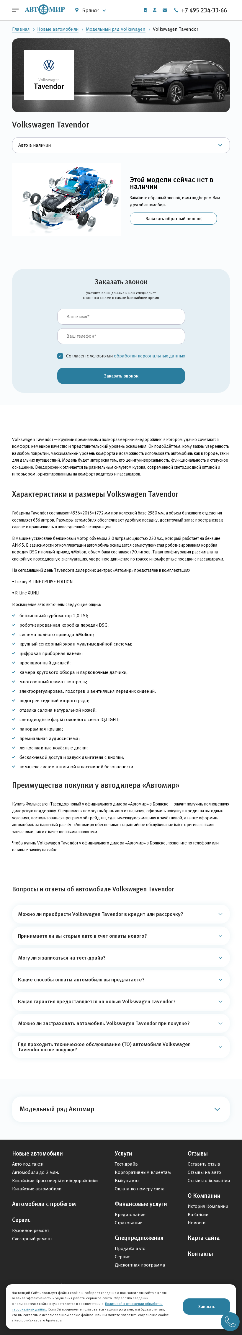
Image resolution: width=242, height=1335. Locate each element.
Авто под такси (27, 1163)
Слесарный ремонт (32, 1238)
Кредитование (130, 1214)
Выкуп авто (127, 1180)
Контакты (200, 1254)
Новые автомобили (58, 29)
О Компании (204, 1195)
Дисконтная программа (140, 1264)
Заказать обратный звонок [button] (173, 218)
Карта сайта (204, 1238)
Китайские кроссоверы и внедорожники (55, 1180)
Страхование (128, 1222)
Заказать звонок (121, 375)
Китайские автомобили (36, 1188)
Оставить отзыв (204, 1163)
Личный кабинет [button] (154, 10)
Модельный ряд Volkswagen (115, 29)
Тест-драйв (126, 1163)
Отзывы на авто (204, 1172)
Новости (196, 1222)
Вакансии (198, 1214)
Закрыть (206, 1306)
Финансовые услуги (141, 1204)
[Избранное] (145, 10)
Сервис (21, 1220)
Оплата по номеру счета (140, 1188)
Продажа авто (130, 1248)
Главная (21, 29)
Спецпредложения (139, 1238)
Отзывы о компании (209, 1180)
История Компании (208, 1206)
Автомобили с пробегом (44, 1204)
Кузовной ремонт (30, 1230)
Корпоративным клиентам (143, 1172)
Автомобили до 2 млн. (35, 1172)
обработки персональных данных (149, 355)
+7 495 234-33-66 (203, 10)
